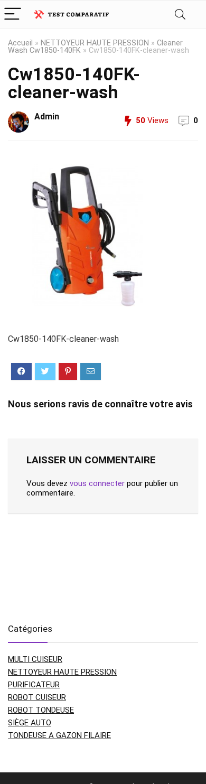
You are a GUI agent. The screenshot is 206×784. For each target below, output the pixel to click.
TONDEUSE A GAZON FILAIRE (59, 735)
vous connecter (97, 483)
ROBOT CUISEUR (37, 697)
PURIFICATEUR (34, 684)
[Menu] (12, 15)
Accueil (20, 43)
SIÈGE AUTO (29, 722)
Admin (46, 116)
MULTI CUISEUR (35, 659)
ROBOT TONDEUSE (41, 710)
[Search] (180, 15)
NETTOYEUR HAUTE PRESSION (95, 43)
